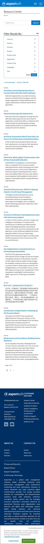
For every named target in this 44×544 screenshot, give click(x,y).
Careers (7, 453)
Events (26, 450)
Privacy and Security (12, 464)
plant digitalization (28, 504)
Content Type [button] (11, 63)
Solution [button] (9, 43)
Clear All (25, 82)
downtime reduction (27, 516)
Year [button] (8, 71)
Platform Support (30, 416)
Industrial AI (35, 502)
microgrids (8, 499)
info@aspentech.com (11, 400)
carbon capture (19, 499)
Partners (7, 455)
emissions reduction (32, 497)
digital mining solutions (14, 509)
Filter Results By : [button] (13, 33)
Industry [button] (10, 39)
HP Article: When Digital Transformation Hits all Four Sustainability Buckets (21, 158)
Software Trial (29, 422)
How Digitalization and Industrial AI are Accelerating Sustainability (19, 250)
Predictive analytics (20, 514)
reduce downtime (10, 489)
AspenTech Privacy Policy (12, 537)
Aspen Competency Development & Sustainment (31, 411)
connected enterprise (11, 519)
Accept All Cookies (28, 541)
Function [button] (10, 47)
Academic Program (30, 406)
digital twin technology (24, 506)
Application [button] (11, 59)
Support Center (29, 400)
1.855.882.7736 (9, 419)
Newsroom (28, 455)
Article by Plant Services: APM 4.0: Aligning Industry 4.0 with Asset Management (21, 190)
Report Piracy (9, 468)
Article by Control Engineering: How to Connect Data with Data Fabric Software (20, 91)
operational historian (12, 504)
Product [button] (9, 51)
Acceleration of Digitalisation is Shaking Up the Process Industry (21, 312)
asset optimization (23, 487)
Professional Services (31, 419)
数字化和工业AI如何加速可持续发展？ (18, 285)
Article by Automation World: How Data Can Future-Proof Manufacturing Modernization (21, 137)
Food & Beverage (9, 82)
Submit (34, 75)
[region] (22, 534)
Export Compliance (11, 471)
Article (19, 82)
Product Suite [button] (11, 55)
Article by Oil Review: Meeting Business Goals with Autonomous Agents (21, 216)
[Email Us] (35, 3)
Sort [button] (5, 15)
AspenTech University (31, 403)
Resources (27, 453)
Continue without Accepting (35, 528)
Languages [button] (10, 67)
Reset (28, 75)
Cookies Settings (13, 541)
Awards (7, 450)
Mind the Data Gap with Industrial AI (18, 114)
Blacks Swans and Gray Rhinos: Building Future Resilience (22, 339)
